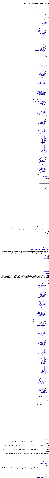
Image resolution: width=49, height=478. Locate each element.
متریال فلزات (43, 112)
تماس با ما (45, 461)
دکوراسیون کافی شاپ (41, 383)
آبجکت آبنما (43, 66)
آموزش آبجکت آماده (41, 29)
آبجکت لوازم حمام (42, 82)
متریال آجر (43, 106)
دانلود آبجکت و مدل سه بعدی (42, 65)
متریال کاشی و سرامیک (41, 113)
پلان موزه (43, 148)
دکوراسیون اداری (42, 158)
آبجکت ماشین (42, 85)
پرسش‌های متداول (42, 33)
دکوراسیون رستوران (41, 382)
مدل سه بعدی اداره (42, 94)
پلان (46, 128)
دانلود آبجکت (45, 460)
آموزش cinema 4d (42, 125)
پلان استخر (43, 131)
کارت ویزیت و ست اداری (41, 174)
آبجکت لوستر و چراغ (41, 84)
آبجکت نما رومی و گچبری (41, 87)
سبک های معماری (42, 169)
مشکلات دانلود (42, 34)
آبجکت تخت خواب (42, 72)
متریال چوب (43, 109)
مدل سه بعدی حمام (42, 315)
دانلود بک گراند (42, 103)
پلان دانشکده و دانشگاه (41, 139)
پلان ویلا (43, 150)
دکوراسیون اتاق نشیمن (41, 157)
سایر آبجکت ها (42, 89)
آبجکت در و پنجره (42, 74)
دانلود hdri (43, 104)
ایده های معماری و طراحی (40, 166)
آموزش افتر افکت (42, 126)
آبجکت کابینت (42, 296)
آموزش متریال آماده (41, 31)
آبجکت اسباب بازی (42, 287)
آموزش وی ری (42, 117)
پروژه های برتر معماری (41, 165)
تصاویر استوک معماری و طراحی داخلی (39, 173)
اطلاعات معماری (42, 170)
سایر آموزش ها (42, 127)
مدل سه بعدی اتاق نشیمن (41, 93)
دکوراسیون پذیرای (42, 159)
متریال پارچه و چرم (42, 108)
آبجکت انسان (43, 68)
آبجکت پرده (43, 69)
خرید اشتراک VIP (44, 35)
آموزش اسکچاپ (42, 119)
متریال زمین (43, 110)
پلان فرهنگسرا (42, 142)
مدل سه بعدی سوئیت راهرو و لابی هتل (39, 96)
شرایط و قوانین (42, 32)
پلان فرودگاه (43, 363)
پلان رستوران (43, 140)
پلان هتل (43, 149)
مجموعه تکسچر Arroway (41, 325)
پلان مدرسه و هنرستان (41, 145)
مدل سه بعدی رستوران (41, 316)
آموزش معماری (42, 167)
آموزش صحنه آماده (42, 30)
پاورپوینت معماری (44, 152)
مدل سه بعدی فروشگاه (41, 97)
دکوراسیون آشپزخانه (41, 163)
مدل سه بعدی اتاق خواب (41, 92)
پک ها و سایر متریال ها (41, 335)
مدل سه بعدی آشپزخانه (41, 91)
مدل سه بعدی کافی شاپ (41, 98)
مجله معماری (44, 23)
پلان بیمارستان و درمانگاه (41, 133)
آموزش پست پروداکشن (41, 123)
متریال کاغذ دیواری (42, 114)
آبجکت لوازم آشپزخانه (41, 78)
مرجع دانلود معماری (39, 477)
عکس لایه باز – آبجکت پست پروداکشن (39, 101)
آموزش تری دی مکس (41, 116)
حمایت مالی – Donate (43, 463)
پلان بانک (43, 132)
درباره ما (45, 462)
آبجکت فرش (43, 75)
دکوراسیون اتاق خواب (41, 156)
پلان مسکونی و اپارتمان (41, 147)
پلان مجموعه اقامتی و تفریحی (40, 144)
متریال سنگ (43, 111)
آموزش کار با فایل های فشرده (40, 28)
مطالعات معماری (44, 151)
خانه (46, 22)
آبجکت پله (43, 70)
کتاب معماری (44, 154)
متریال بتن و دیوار (42, 107)
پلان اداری (43, 129)
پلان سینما (43, 141)
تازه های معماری (44, 164)
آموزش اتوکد (43, 118)
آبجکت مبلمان (42, 306)
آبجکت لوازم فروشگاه (41, 83)
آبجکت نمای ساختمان (41, 88)
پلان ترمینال (43, 136)
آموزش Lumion (42, 344)
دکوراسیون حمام (42, 161)
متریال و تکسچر (44, 100)
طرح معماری (44, 373)
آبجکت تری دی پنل (42, 73)
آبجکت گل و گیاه (42, 77)
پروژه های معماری (46, 223)
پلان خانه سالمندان (42, 137)
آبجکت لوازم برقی (42, 80)
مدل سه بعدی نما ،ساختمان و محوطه (39, 99)
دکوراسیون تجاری (42, 160)
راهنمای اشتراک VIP (41, 27)
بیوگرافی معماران (42, 168)
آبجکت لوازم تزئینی (42, 81)
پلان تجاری (43, 135)
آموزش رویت (43, 120)
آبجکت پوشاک (42, 71)
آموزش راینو (43, 121)
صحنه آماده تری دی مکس (43, 90)
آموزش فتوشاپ (42, 122)
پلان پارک (43, 354)
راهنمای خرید (43, 48)
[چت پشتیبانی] (46, 475)
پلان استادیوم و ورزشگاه (41, 130)
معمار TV (43, 25)
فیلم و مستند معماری (43, 392)
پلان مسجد (43, 146)
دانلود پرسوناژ (42, 102)
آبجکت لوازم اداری (42, 79)
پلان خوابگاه (43, 138)
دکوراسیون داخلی (44, 155)
